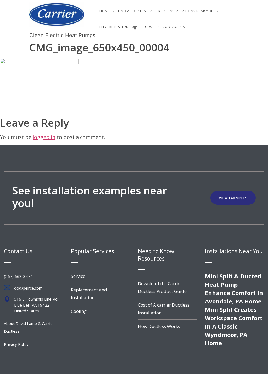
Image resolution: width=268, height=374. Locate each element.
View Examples (233, 197)
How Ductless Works (159, 326)
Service (78, 276)
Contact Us (174, 27)
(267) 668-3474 (18, 276)
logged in (44, 137)
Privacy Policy (16, 344)
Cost (149, 27)
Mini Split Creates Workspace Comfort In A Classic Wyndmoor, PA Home (234, 326)
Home (104, 11)
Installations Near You (191, 11)
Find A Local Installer (139, 11)
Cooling (79, 311)
